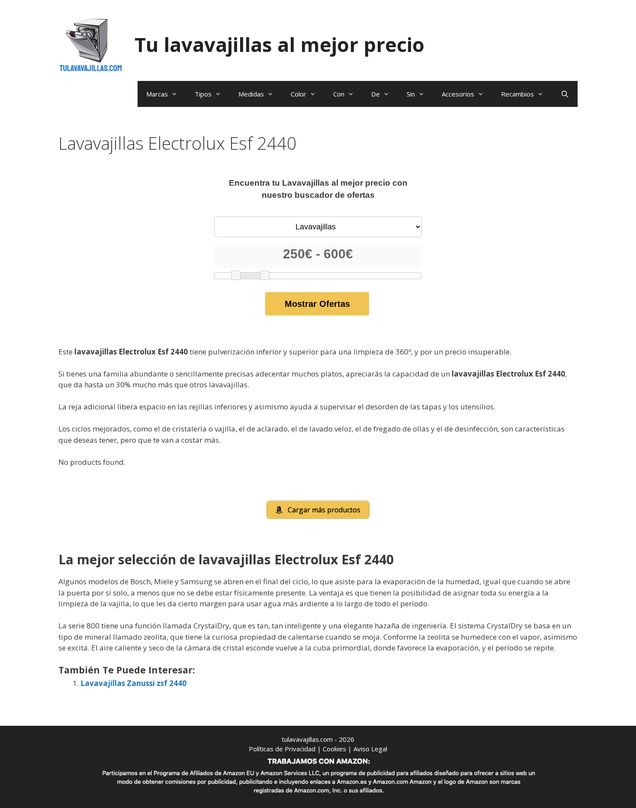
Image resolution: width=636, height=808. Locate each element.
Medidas (251, 94)
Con (338, 94)
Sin (411, 94)
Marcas (157, 94)
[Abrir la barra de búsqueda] (565, 94)
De (375, 94)
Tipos (203, 94)
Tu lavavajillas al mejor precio (279, 44)
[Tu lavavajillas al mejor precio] (90, 44)
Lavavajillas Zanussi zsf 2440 (133, 683)
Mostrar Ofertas (317, 304)
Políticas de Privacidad (282, 748)
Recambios (517, 94)
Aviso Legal (370, 748)
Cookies (334, 748)
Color (298, 94)
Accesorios (458, 94)
